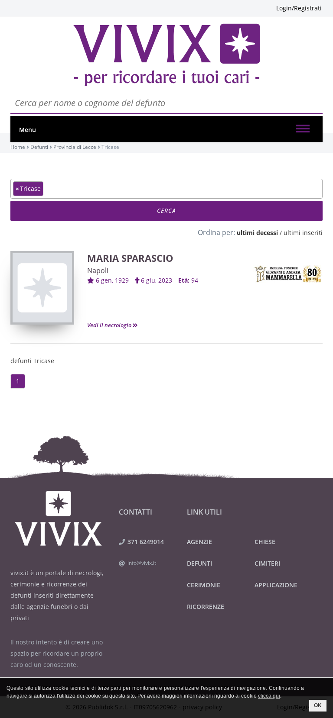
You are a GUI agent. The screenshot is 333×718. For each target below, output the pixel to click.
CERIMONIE (203, 585)
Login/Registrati (299, 8)
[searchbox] (48, 188)
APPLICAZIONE (276, 585)
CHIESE (265, 542)
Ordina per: (216, 232)
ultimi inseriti (303, 233)
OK (318, 705)
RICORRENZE (205, 606)
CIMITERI (267, 563)
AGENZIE (199, 542)
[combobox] (166, 189)
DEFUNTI (199, 563)
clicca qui (269, 696)
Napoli (97, 270)
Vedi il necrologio (110, 325)
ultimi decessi (257, 233)
